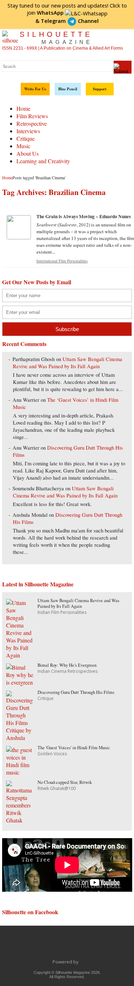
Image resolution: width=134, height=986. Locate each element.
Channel (70, 20)
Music (23, 146)
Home (23, 108)
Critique (25, 138)
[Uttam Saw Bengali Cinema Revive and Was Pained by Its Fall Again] (20, 655)
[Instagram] (104, 945)
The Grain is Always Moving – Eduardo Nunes (83, 216)
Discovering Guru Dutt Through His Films (76, 692)
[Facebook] (29, 945)
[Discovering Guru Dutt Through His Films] (20, 737)
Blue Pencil (67, 89)
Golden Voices (52, 754)
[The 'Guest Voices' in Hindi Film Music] (20, 772)
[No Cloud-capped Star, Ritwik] (20, 820)
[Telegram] (59, 945)
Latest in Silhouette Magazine (38, 584)
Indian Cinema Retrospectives (68, 671)
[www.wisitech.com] (80, 962)
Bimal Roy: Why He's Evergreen (67, 665)
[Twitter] (44, 945)
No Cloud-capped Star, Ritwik (65, 782)
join (45, 12)
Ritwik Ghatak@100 (57, 788)
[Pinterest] (89, 945)
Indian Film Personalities (62, 612)
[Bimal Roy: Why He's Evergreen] (20, 682)
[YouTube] (74, 945)
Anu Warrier (26, 399)
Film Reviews (32, 116)
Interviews (28, 131)
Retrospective (31, 123)
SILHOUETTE (56, 37)
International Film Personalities (62, 261)
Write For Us (35, 89)
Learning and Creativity (43, 161)
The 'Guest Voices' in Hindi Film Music (74, 748)
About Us (27, 153)
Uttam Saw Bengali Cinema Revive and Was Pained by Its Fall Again (67, 363)
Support (99, 89)
